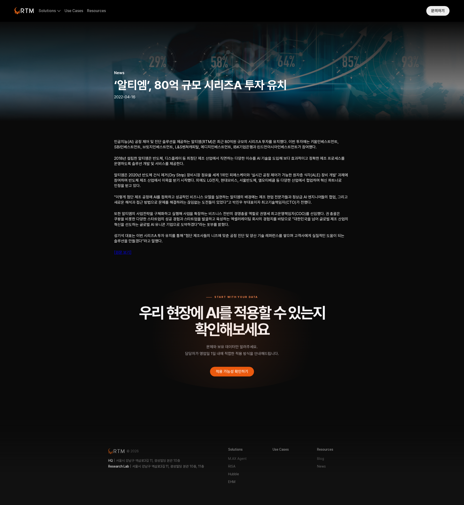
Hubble (233, 474)
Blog (320, 459)
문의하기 (438, 10)
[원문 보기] (122, 252)
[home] (24, 11)
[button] (50, 11)
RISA (231, 466)
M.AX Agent (237, 459)
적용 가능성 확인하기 (232, 371)
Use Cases (74, 10)
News (321, 466)
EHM (231, 482)
